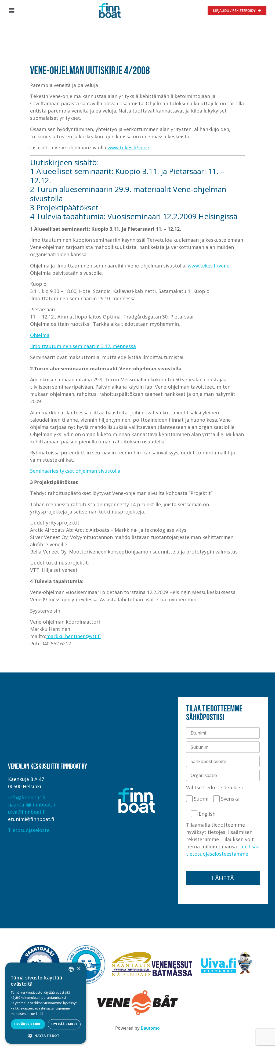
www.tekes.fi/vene (128, 147)
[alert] (45, 1003)
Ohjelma (39, 335)
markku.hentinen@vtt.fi (73, 636)
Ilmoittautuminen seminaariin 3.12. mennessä (83, 346)
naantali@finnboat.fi (31, 804)
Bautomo (150, 1028)
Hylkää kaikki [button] (64, 1024)
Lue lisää (37, 1013)
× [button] (79, 969)
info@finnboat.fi (26, 797)
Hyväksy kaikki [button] (28, 1024)
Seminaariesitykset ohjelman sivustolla (75, 471)
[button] (11, 10)
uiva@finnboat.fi (27, 812)
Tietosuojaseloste (28, 830)
